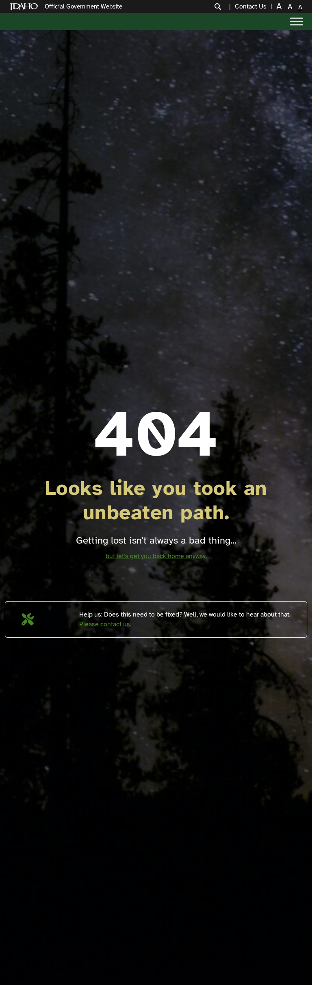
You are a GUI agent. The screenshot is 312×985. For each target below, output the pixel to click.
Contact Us (250, 6)
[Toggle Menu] (296, 21)
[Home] (25, 6)
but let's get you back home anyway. (156, 556)
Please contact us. (105, 624)
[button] (222, 6)
